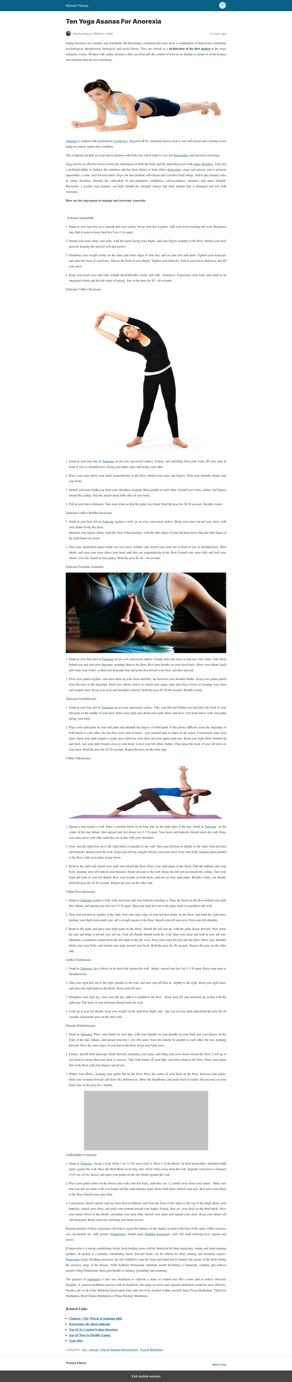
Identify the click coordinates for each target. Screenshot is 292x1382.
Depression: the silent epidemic (89, 1324)
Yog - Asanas (90, 1349)
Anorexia (71, 141)
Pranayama (73, 1259)
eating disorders (203, 164)
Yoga (69, 164)
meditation (93, 1279)
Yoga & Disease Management (119, 1349)
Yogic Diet (76, 1340)
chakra (205, 48)
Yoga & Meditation (151, 1349)
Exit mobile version (146, 1376)
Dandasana (118, 1234)
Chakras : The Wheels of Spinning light (95, 1318)
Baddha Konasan (157, 1234)
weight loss (120, 141)
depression (174, 169)
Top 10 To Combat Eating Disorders (93, 1329)
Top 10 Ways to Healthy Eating (89, 1335)
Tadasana (108, 461)
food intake (181, 155)
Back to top (219, 1364)
